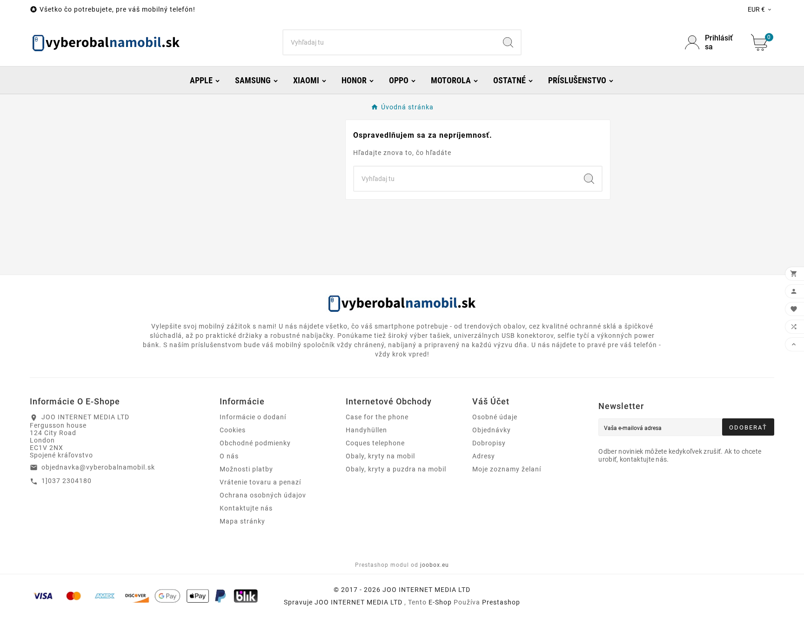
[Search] (508, 42)
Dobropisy (489, 443)
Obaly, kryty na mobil (380, 456)
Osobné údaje (494, 417)
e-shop (440, 602)
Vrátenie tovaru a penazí (260, 482)
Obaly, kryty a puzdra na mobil (396, 469)
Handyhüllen (366, 430)
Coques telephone (375, 443)
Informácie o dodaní (253, 417)
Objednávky (491, 430)
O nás (229, 456)
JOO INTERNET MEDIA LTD (358, 602)
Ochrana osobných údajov (263, 495)
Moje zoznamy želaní (506, 469)
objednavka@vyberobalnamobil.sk (98, 467)
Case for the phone (377, 417)
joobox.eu (434, 565)
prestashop (501, 602)
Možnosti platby (246, 469)
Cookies (233, 430)
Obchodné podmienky (255, 443)
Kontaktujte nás (246, 508)
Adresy (483, 456)
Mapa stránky (242, 521)
